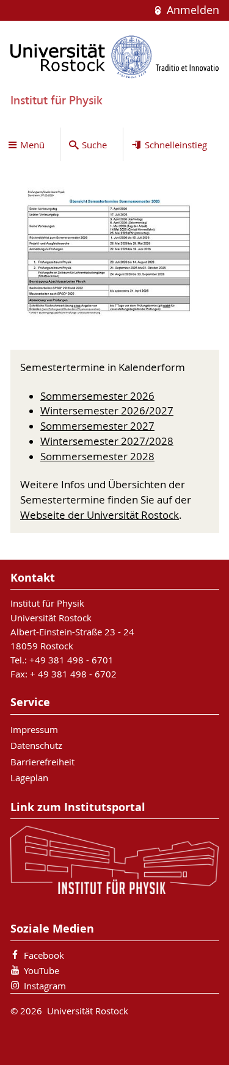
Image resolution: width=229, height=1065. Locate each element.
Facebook (44, 955)
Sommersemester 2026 (97, 396)
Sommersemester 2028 (97, 456)
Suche (94, 145)
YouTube (41, 970)
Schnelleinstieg (176, 145)
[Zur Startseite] (114, 56)
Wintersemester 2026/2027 (106, 410)
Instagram (45, 986)
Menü (32, 145)
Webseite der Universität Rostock (99, 515)
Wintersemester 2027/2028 (106, 441)
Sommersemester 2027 (97, 426)
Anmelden (191, 10)
